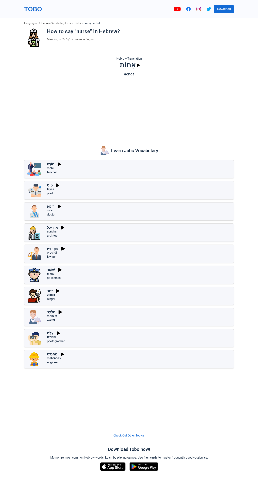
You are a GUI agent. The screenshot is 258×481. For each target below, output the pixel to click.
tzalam (51, 337)
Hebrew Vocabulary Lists (56, 23)
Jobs (78, 23)
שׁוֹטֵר (51, 270)
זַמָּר (50, 291)
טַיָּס (50, 185)
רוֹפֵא (50, 206)
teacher (52, 172)
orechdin (52, 252)
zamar (51, 295)
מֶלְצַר (51, 312)
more (50, 168)
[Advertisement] (129, 108)
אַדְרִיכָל (52, 227)
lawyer (51, 257)
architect (52, 235)
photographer (56, 341)
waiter (51, 320)
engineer (53, 362)
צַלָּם (50, 333)
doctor (51, 214)
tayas (50, 189)
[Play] (138, 65)
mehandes (54, 358)
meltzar (52, 316)
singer (51, 299)
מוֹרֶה (50, 164)
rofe (50, 210)
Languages (30, 23)
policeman (54, 278)
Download (224, 9)
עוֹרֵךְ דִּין (52, 249)
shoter (51, 273)
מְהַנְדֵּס (52, 354)
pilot (50, 193)
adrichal (52, 231)
